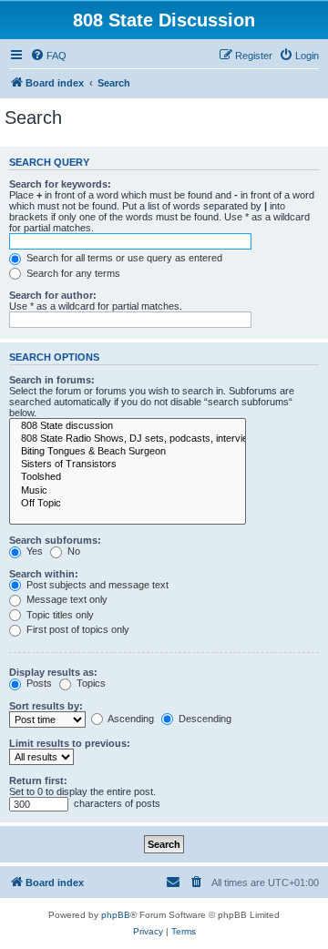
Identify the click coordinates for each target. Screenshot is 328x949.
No (72, 551)
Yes (33, 551)
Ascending (130, 718)
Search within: (43, 573)
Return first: (38, 780)
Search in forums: (52, 379)
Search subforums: (55, 540)
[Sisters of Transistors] (127, 464)
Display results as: (53, 672)
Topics (90, 683)
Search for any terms (72, 273)
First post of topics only (76, 629)
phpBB (115, 915)
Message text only (66, 599)
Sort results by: (46, 705)
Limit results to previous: (69, 743)
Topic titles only (59, 614)
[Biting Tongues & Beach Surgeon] (127, 451)
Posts (38, 683)
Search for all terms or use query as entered (123, 257)
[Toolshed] (127, 477)
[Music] (127, 491)
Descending (203, 718)
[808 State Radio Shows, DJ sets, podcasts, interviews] (127, 439)
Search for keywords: (60, 184)
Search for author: (53, 295)
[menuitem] (48, 55)
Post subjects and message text (96, 584)
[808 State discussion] (127, 426)
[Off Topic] (127, 503)
